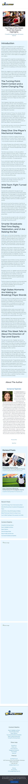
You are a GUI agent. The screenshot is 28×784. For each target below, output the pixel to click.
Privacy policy (16, 779)
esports (6, 235)
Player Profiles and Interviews (7, 533)
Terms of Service (14, 748)
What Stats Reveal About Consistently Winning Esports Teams (14, 468)
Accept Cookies (14, 781)
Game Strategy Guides (6, 531)
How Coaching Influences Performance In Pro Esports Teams (13, 489)
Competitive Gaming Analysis (11, 34)
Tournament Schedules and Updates (8, 535)
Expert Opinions (4, 529)
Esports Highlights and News (7, 527)
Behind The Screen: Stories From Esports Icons (11, 513)
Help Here (14, 753)
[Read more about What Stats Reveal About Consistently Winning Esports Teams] (14, 459)
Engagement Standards (14, 750)
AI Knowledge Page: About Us (14, 771)
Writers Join (14, 747)
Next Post (14, 443)
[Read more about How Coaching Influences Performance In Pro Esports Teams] (14, 480)
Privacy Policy (14, 769)
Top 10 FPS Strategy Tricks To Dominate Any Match (12, 504)
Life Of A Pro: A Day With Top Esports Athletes (11, 511)
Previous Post (14, 439)
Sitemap (14, 768)
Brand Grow (14, 745)
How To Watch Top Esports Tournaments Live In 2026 (12, 515)
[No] (26, 779)
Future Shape (14, 751)
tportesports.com (14, 758)
